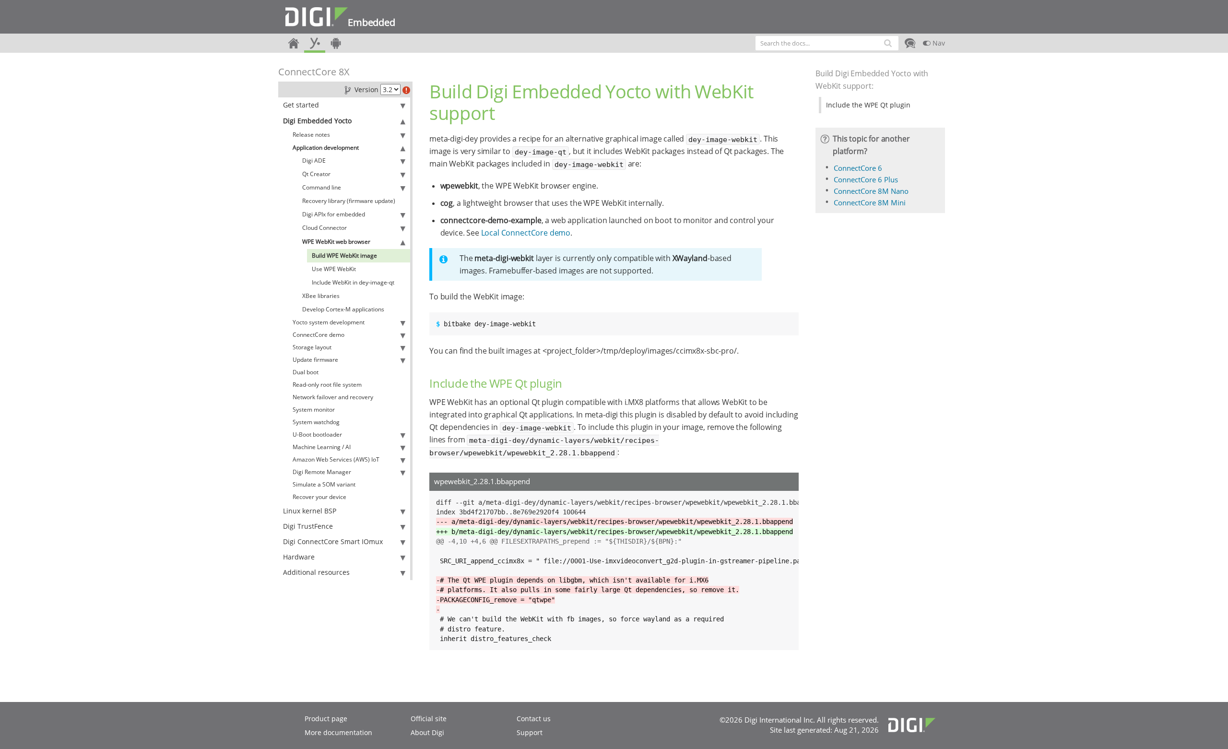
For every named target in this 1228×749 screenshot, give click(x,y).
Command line (321, 187)
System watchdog (316, 422)
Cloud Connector (324, 228)
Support (530, 732)
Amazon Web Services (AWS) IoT (336, 459)
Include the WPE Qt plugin (868, 104)
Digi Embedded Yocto (317, 120)
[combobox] (827, 43)
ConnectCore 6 (858, 168)
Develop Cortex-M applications (343, 309)
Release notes (311, 135)
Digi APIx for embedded (333, 214)
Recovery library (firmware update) (348, 201)
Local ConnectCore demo (525, 232)
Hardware (299, 556)
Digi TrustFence (308, 526)
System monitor (314, 409)
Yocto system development (329, 322)
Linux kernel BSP (309, 510)
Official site (429, 718)
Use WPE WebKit (334, 269)
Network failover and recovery (333, 397)
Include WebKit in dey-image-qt (353, 282)
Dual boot (306, 372)
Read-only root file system (327, 384)
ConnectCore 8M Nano (871, 191)
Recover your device (319, 497)
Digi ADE (314, 160)
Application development (326, 147)
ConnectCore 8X (314, 71)
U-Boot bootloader (317, 434)
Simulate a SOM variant (324, 484)
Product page (326, 718)
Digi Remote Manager (322, 472)
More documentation (338, 732)
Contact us (534, 718)
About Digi (427, 732)
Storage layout (312, 347)
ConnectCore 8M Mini (870, 202)
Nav (938, 43)
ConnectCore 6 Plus (866, 179)
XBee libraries (321, 296)
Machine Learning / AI (322, 447)
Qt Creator (316, 174)
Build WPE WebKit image (344, 255)
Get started (301, 104)
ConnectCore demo (318, 335)
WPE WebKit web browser (336, 242)
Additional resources (316, 572)
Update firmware (315, 360)
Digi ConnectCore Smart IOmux (333, 541)
